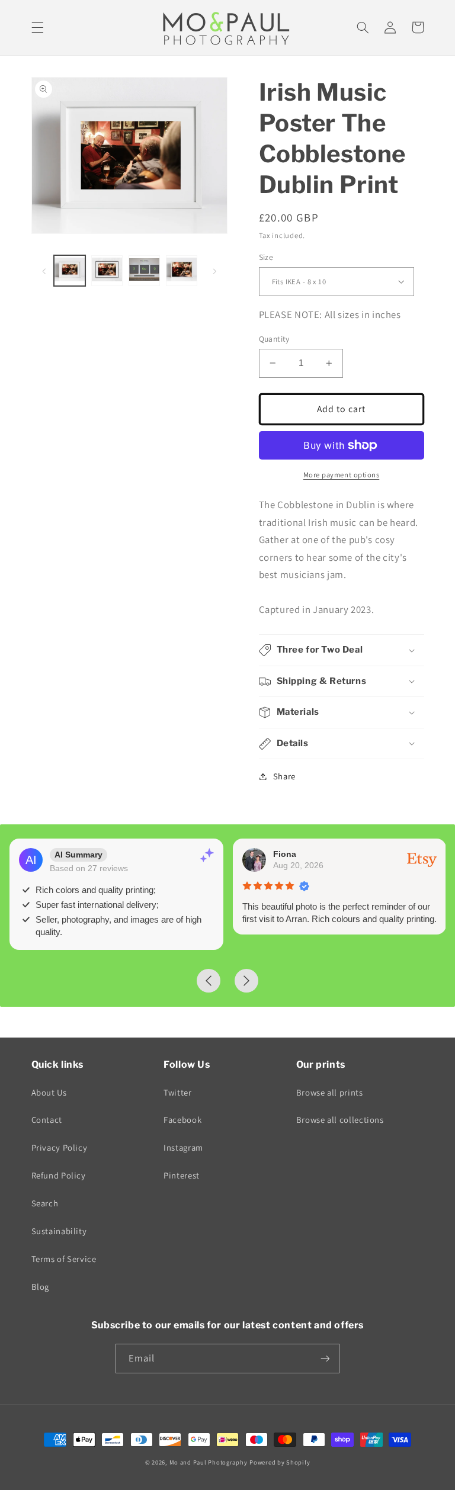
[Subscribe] (325, 1358)
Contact (46, 1119)
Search (45, 1203)
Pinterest (182, 1175)
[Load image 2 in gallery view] (106, 270)
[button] (37, 27)
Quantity (274, 338)
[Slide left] (44, 271)
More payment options (341, 475)
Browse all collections (340, 1119)
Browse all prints (329, 1092)
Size (266, 257)
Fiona (284, 854)
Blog (40, 1286)
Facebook (182, 1119)
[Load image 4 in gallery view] (181, 270)
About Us (49, 1092)
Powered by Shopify (279, 1462)
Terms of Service (64, 1258)
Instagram (183, 1147)
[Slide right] (214, 271)
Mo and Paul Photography (208, 1462)
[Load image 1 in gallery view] (69, 270)
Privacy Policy (59, 1147)
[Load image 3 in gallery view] (144, 270)
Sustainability (59, 1231)
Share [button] (284, 776)
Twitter (177, 1092)
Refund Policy (58, 1175)
